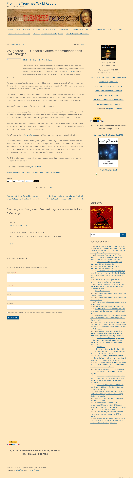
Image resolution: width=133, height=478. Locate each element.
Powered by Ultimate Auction (124, 477)
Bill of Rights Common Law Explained (48, 34)
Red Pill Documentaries (95, 29)
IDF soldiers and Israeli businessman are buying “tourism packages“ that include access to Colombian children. (107, 286)
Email (9, 295)
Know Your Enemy (50, 29)
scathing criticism (28, 135)
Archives (36, 29)
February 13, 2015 (18, 44)
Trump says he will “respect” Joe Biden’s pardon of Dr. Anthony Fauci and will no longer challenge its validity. (108, 394)
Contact (26, 29)
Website (10, 303)
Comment (11, 273)
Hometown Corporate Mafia (71, 29)
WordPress (20, 470)
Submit (123, 234)
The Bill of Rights (115, 29)
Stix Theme (34, 470)
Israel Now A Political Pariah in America (109, 306)
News (82, 44)
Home (10, 29)
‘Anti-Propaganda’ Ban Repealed (108, 104)
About (18, 29)
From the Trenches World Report (31, 3)
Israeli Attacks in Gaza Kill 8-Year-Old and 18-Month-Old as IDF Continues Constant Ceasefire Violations (107, 387)
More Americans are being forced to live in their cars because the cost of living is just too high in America (108, 318)
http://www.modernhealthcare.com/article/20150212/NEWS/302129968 (33, 172)
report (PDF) (70, 71)
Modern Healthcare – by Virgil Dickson (37, 60)
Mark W (52, 187)
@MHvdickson (35, 167)
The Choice (101, 347)
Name (9, 286)
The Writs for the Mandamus (77, 34)
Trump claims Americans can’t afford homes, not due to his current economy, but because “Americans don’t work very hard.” (106, 257)
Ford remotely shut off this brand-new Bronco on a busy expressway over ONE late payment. (107, 371)
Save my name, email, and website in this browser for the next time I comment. (35, 312)
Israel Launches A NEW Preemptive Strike (110, 246)
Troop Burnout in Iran (102, 291)
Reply (11, 244)
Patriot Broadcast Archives (19, 34)
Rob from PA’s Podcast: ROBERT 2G (108, 86)
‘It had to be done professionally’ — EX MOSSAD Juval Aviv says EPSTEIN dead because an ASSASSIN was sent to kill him (107, 351)
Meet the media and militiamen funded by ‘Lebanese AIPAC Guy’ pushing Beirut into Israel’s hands (107, 311)
